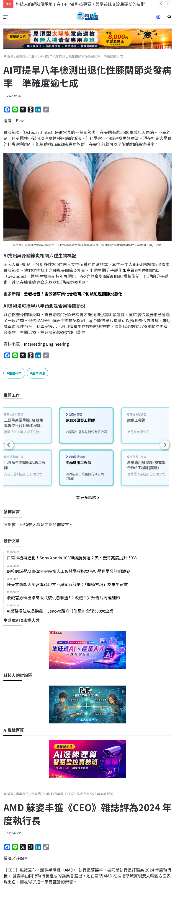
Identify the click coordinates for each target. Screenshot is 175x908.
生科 (34, 56)
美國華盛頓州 (76, 457)
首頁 (9, 56)
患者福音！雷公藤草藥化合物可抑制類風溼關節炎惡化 (73, 294)
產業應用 (22, 56)
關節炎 (89, 132)
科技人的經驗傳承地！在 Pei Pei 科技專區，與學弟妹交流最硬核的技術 (80, 4)
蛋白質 (128, 270)
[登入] (158, 18)
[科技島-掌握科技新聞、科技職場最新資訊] (87, 16)
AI (29, 144)
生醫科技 (15, 373)
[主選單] (5, 18)
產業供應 (38, 373)
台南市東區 (75, 414)
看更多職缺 (86, 497)
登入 (32, 524)
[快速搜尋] (169, 18)
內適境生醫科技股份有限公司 (86, 432)
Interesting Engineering (46, 344)
